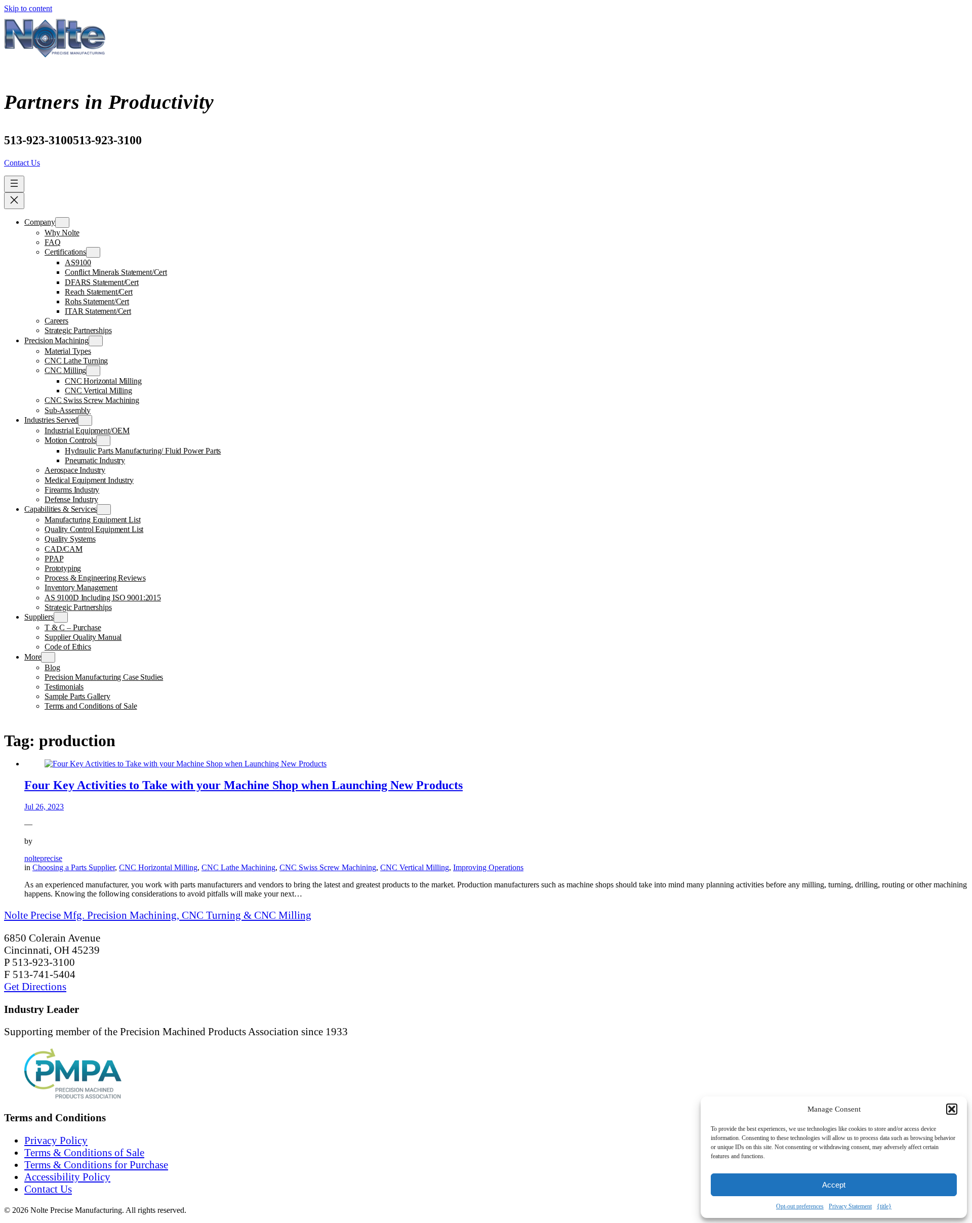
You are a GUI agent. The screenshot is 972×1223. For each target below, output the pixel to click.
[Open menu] (14, 184)
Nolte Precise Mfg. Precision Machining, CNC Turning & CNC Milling (157, 915)
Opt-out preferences (800, 1206)
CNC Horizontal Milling (158, 867)
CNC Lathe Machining (238, 867)
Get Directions (35, 986)
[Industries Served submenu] (85, 420)
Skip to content (28, 8)
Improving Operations (488, 867)
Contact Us (22, 162)
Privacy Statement (850, 1206)
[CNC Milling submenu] (93, 370)
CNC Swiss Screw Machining (327, 867)
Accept (833, 1184)
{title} (884, 1206)
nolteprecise (43, 858)
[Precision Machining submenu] (96, 341)
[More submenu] (48, 657)
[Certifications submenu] (93, 252)
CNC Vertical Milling (414, 867)
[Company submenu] (62, 222)
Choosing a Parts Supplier (73, 867)
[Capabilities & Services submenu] (104, 509)
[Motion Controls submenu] (103, 440)
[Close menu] (14, 200)
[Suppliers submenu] (61, 617)
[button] (952, 1109)
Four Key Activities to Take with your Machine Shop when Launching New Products (243, 785)
